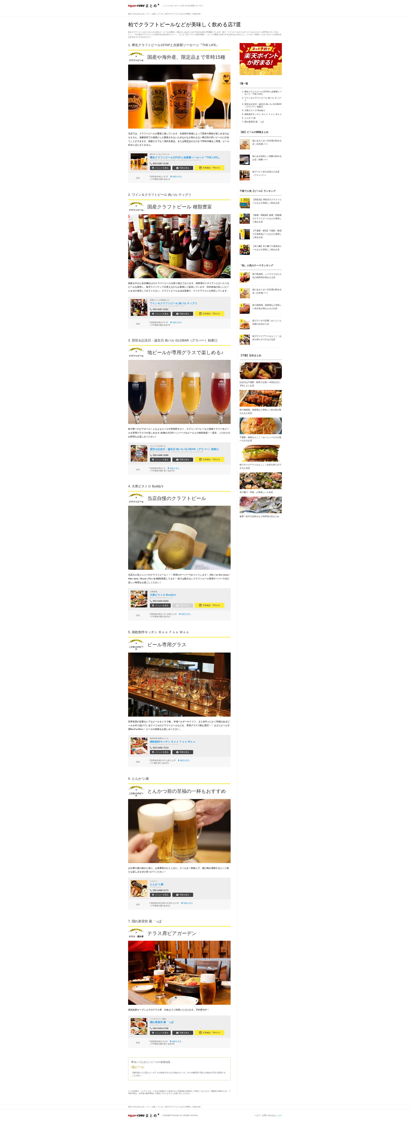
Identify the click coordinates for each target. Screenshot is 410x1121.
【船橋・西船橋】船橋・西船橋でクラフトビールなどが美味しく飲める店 (267, 218)
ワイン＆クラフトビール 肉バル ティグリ (161, 194)
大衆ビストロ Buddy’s (254, 110)
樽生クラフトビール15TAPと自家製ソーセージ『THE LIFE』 (263, 92)
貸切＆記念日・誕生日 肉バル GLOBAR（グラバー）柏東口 (262, 105)
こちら (279, 1115)
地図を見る (177, 176)
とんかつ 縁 (249, 118)
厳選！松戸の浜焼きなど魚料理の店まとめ (259, 516)
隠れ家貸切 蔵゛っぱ (254, 122)
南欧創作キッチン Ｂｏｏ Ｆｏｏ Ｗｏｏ (263, 114)
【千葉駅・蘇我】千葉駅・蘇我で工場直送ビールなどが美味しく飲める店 (267, 234)
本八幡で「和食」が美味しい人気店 (256, 492)
